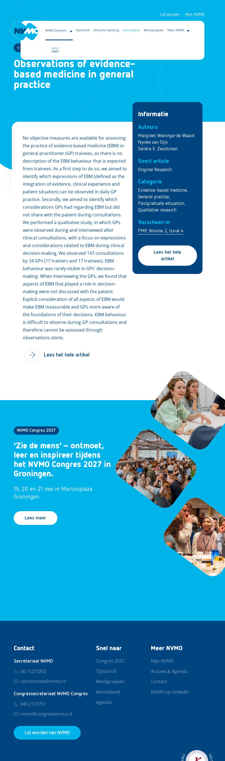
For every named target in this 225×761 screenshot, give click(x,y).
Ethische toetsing (106, 30)
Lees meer (35, 518)
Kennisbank (131, 30)
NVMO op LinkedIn (170, 692)
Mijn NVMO (194, 15)
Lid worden (170, 15)
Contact (159, 682)
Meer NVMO (175, 30)
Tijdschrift (82, 30)
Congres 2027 (110, 661)
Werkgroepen (154, 30)
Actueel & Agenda (169, 671)
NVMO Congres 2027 (36, 430)
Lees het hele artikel (167, 255)
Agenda (104, 702)
